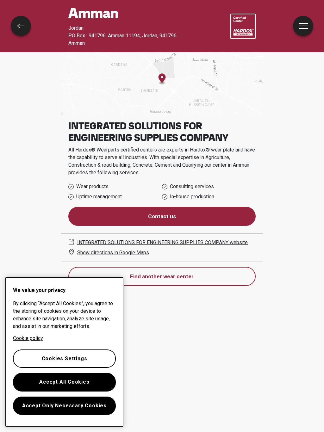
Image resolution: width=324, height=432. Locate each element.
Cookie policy (28, 338)
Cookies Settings (64, 358)
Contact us (162, 216)
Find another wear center (162, 276)
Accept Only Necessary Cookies (64, 406)
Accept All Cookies (64, 382)
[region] (64, 352)
